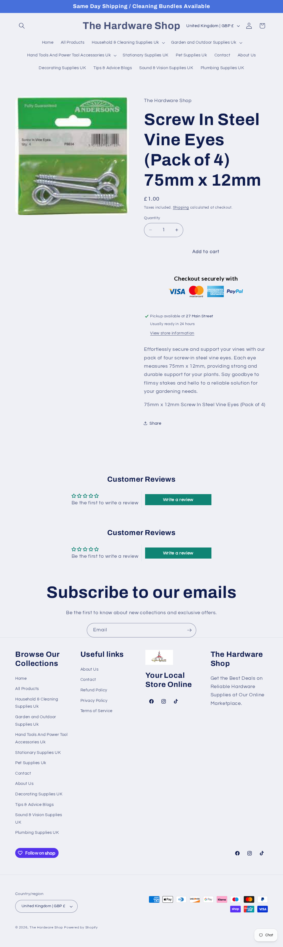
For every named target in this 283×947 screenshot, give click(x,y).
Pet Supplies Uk (30, 763)
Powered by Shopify (81, 927)
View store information (172, 333)
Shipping (181, 207)
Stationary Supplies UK (38, 752)
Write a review (178, 499)
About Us (24, 783)
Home (21, 678)
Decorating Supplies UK (39, 794)
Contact (23, 773)
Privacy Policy (94, 700)
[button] (21, 25)
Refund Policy (94, 690)
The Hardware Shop (46, 927)
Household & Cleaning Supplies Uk (36, 703)
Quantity (152, 218)
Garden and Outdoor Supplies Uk (35, 721)
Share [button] (155, 423)
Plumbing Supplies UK (37, 832)
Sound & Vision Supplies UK (38, 818)
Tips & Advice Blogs (34, 804)
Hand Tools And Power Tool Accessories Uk (41, 738)
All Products (27, 688)
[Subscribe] (189, 630)
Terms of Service (96, 711)
